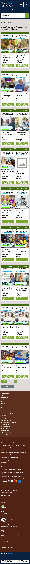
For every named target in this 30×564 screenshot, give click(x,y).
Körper (2, 410)
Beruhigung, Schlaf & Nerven (8, 430)
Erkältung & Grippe (5, 434)
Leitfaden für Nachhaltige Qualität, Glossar (11, 476)
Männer (3, 412)
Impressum (4, 462)
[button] (21, 4)
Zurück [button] (7, 386)
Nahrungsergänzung (6, 420)
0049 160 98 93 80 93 (6, 495)
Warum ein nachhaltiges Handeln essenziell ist (12, 445)
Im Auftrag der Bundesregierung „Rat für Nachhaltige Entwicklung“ (9, 525)
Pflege (2, 408)
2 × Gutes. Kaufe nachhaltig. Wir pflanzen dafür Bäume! (15, 442)
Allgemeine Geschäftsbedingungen (9, 454)
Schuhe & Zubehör (5, 426)
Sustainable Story (6, 38)
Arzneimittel (4, 405)
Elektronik (3, 399)
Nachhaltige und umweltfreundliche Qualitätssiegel (13, 452)
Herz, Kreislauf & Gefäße (7, 432)
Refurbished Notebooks (7, 416)
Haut (2, 395)
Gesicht (3, 401)
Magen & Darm (4, 428)
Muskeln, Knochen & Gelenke (8, 422)
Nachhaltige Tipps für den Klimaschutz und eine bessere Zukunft (15, 448)
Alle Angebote (11, 22)
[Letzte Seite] (15, 381)
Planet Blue (4, 22)
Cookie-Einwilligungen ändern (8, 460)
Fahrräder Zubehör (5, 424)
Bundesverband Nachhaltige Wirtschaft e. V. (8, 512)
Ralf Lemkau (10, 547)
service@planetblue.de (6, 492)
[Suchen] (27, 15)
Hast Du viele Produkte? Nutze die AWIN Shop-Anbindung (12, 472)
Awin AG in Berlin (5, 541)
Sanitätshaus (4, 397)
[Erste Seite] (2, 381)
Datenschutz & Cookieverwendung (9, 457)
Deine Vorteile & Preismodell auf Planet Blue (12, 469)
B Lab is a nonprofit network (12, 535)
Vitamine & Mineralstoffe (7, 414)
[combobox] (13, 15)
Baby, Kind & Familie (6, 403)
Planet (7, 4)
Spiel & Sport (4, 418)
